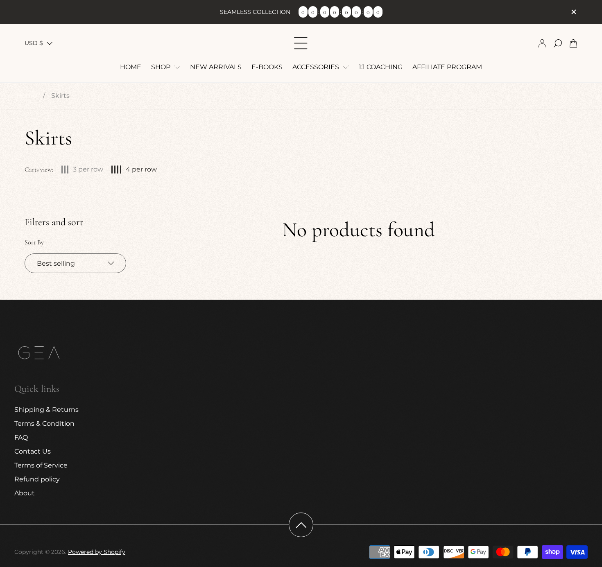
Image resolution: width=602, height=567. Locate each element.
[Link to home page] (38, 354)
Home (26, 95)
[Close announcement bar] (573, 12)
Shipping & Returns (46, 409)
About (24, 493)
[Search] (558, 43)
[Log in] (542, 43)
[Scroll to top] (301, 525)
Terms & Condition (44, 423)
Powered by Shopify (96, 552)
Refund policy (37, 479)
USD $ (34, 43)
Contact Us (32, 451)
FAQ (21, 437)
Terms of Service (41, 465)
